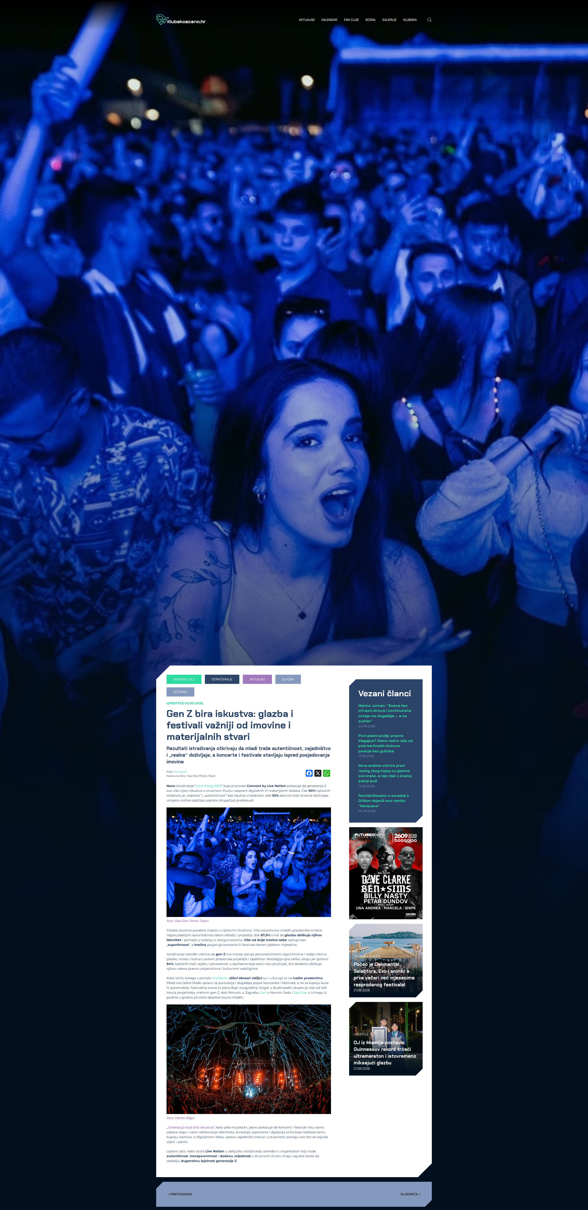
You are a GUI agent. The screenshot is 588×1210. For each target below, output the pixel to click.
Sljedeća (409, 1194)
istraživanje (222, 679)
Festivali (361, 956)
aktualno (257, 679)
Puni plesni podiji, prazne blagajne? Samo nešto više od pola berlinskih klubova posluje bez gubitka (385, 743)
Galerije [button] (389, 20)
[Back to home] (181, 20)
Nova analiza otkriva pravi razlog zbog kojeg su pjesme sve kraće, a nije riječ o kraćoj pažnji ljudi (384, 773)
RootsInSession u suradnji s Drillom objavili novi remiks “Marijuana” (383, 800)
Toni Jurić (180, 771)
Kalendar (329, 20)
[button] (429, 20)
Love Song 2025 (208, 786)
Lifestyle (175, 703)
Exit (263, 992)
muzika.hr (220, 978)
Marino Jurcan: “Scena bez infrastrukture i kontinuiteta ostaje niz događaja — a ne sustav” (384, 713)
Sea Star (300, 992)
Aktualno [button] (307, 20)
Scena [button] (370, 20)
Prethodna (181, 1194)
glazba (288, 679)
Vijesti (374, 956)
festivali (180, 692)
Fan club (351, 20)
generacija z (184, 679)
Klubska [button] (410, 20)
